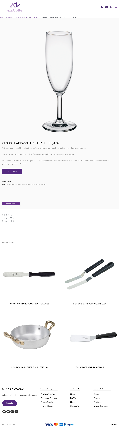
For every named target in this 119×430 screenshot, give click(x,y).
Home (2, 18)
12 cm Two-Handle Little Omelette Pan (29, 367)
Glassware (9, 18)
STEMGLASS (35, 18)
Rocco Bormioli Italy (22, 18)
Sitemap (114, 425)
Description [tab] (11, 204)
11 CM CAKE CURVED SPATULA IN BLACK (89, 304)
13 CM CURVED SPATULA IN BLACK (90, 367)
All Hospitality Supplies (14, 184)
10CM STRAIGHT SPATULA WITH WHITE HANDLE (29, 304)
